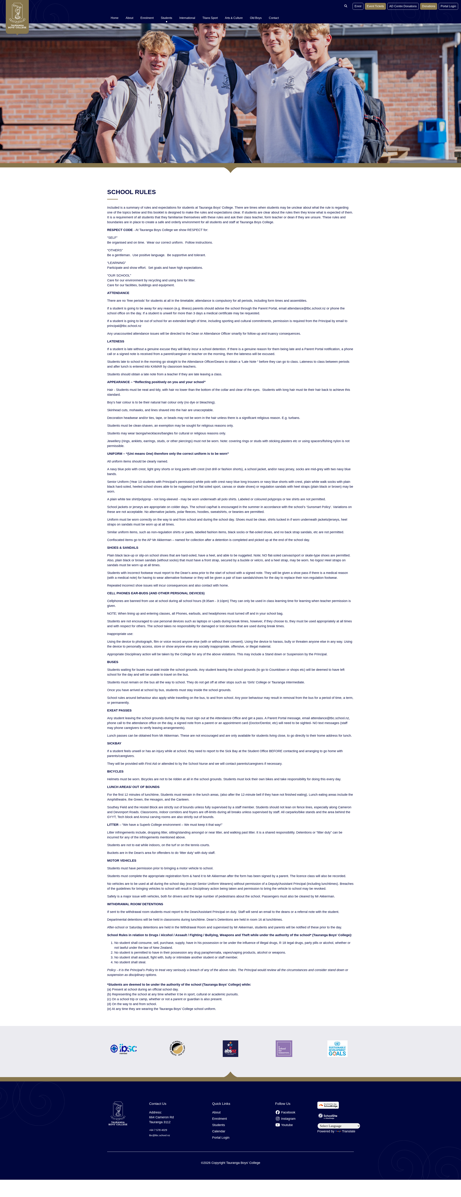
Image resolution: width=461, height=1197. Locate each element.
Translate (348, 1131)
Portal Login (448, 6)
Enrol (358, 6)
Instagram (288, 1118)
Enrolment (219, 1118)
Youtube (286, 1125)
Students (218, 1125)
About (216, 1112)
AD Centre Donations (403, 6)
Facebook (287, 1112)
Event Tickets (375, 6)
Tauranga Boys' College (243, 1163)
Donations (428, 6)
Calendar (218, 1131)
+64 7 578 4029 (158, 1130)
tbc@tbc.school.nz (159, 1135)
